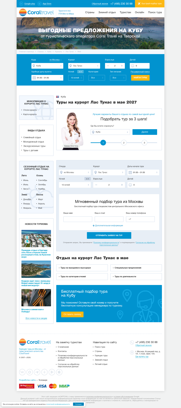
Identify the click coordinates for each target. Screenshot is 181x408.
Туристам (125, 12)
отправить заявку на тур (109, 235)
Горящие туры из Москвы (30, 349)
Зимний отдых (107, 12)
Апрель (41, 204)
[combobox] (52, 60)
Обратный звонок (143, 345)
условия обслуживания (123, 397)
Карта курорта (30, 114)
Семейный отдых (32, 137)
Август (26, 189)
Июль (25, 185)
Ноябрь (41, 189)
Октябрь (42, 185)
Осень (39, 175)
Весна (39, 194)
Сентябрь (42, 180)
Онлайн (139, 12)
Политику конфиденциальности (106, 242)
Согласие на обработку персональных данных (68, 365)
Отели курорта (30, 110)
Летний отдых (101, 364)
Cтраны (89, 12)
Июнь (25, 180)
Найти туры (140, 78)
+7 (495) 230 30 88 (121, 3)
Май (40, 208)
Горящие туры (101, 356)
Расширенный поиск (140, 72)
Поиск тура (155, 12)
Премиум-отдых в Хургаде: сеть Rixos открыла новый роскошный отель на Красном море (36, 253)
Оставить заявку (72, 314)
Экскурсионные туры (34, 146)
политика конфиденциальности (99, 397)
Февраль (27, 208)
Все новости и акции (36, 318)
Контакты (62, 351)
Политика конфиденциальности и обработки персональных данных (72, 358)
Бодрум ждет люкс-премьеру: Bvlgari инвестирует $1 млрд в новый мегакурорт (35, 283)
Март (40, 199)
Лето (24, 175)
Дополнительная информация (109, 225)
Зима (24, 194)
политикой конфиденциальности (58, 404)
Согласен (78, 404)
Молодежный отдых (33, 142)
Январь (26, 204)
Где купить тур (141, 356)
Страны (98, 351)
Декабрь (27, 199)
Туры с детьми (30, 150)
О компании (63, 347)
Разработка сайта (27, 380)
